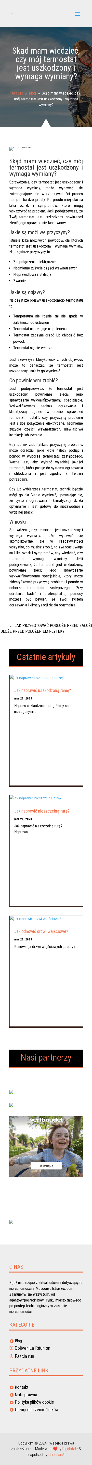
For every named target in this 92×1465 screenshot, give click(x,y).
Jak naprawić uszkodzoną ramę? (42, 690)
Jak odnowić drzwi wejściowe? (41, 931)
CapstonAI (57, 1454)
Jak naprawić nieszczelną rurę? (41, 811)
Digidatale (70, 1448)
